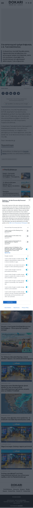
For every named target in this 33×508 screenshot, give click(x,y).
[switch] (27, 231)
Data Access (16, 307)
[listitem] (16, 227)
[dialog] (16, 254)
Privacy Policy (25, 307)
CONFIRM (10, 302)
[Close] (30, 200)
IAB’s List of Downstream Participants (18, 223)
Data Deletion (8, 307)
